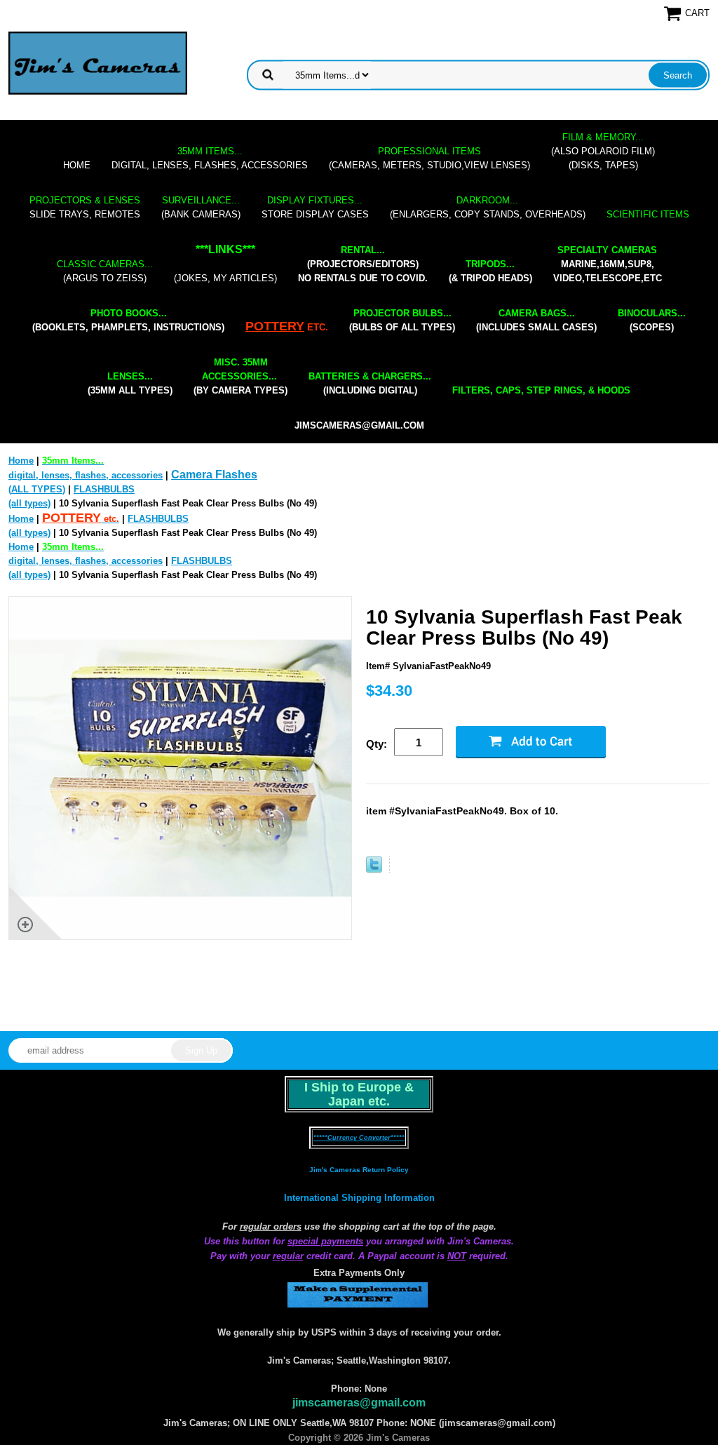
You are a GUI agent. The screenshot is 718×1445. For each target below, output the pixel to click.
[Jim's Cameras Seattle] (97, 63)
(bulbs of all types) (402, 320)
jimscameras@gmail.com (359, 425)
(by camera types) (240, 376)
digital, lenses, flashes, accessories (209, 158)
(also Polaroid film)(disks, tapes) (603, 151)
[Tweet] (374, 869)
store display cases (315, 207)
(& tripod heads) (490, 271)
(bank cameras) (201, 207)
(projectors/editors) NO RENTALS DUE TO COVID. (363, 264)
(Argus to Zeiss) (105, 271)
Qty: (376, 744)
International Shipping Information (359, 1197)
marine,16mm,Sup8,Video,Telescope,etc (607, 264)
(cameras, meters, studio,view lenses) (429, 158)
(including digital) (370, 383)
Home (76, 165)
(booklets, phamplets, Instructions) (128, 320)
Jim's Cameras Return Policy (359, 1170)
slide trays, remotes (84, 207)
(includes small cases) (536, 320)
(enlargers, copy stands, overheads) (487, 207)
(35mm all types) (130, 383)
